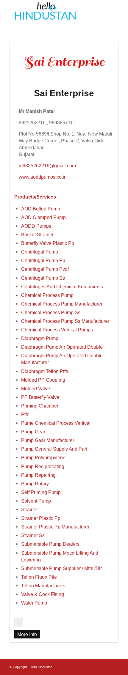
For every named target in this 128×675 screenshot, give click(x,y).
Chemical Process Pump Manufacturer (61, 303)
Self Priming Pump (41, 492)
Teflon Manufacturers (43, 585)
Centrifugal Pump (39, 251)
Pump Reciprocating (42, 466)
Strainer (29, 509)
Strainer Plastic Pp (40, 518)
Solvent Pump (36, 501)
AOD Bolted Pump (40, 208)
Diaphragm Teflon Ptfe (44, 371)
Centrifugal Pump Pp (43, 260)
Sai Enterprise (64, 93)
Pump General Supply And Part (54, 448)
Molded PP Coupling (43, 380)
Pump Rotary (35, 483)
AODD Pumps (36, 226)
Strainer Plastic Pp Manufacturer (55, 526)
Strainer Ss (33, 535)
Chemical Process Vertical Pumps (57, 329)
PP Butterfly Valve (40, 397)
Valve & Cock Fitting (42, 594)
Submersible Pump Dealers (50, 544)
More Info (27, 634)
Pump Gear (33, 431)
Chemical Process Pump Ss (50, 312)
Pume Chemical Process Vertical (55, 423)
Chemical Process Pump (47, 295)
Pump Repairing (38, 475)
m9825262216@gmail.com (47, 165)
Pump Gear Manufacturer (47, 440)
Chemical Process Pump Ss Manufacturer (65, 321)
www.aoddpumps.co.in (43, 177)
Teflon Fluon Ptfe (39, 577)
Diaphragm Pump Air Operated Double (62, 347)
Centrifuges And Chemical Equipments (62, 286)
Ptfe (25, 414)
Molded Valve (35, 388)
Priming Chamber (39, 405)
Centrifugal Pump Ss (43, 278)
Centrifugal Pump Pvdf (45, 269)
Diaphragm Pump (39, 338)
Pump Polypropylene (43, 457)
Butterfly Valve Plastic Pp (47, 243)
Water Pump (34, 602)
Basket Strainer (37, 234)
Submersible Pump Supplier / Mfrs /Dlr (61, 568)
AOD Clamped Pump (43, 217)
